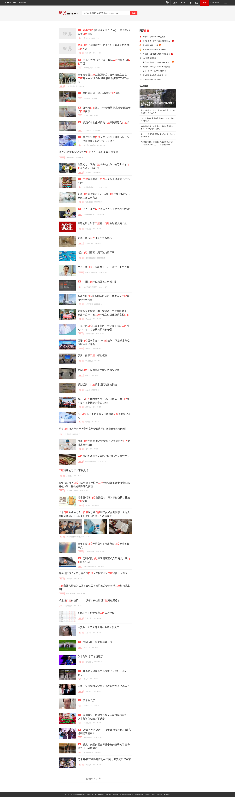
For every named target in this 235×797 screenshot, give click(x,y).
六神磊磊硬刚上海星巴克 (152, 79)
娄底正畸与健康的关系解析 (95, 238)
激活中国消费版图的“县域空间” (154, 49)
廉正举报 (160, 794)
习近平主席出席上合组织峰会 (154, 36)
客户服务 (123, 794)
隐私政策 (130, 794)
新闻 (60, 434)
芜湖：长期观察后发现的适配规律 (98, 370)
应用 (14, 3)
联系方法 (108, 794)
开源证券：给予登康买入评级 (96, 612)
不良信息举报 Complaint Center (144, 794)
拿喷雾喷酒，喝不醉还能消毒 (101, 93)
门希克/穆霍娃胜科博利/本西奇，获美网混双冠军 (104, 759)
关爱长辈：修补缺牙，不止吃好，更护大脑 (103, 267)
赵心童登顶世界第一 (150, 58)
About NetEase (92, 794)
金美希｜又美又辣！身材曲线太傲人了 (98, 627)
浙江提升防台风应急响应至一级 (155, 75)
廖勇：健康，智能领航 (92, 355)
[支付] (191, 2)
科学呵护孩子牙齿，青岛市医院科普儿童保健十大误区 (93, 573)
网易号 (80, 53)
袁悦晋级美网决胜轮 (150, 45)
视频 (79, 38)
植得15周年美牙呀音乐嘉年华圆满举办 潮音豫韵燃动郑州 (92, 428)
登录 (204, 3)
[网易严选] (183, 2)
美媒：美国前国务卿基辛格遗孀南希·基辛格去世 (104, 685)
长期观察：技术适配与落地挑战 (97, 384)
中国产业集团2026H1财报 (99, 281)
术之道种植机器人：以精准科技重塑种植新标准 (89, 600)
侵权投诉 (167, 794)
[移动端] (167, 2)
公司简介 (101, 794)
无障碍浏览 (22, 3)
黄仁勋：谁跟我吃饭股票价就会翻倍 (156, 54)
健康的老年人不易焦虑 (73, 470)
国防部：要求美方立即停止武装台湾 (156, 66)
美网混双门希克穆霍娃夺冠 (97, 641)
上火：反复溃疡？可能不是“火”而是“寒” (106, 208)
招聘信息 (116, 794)
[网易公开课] (174, 2)
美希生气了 (88, 700)
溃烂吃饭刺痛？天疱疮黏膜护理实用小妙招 (103, 455)
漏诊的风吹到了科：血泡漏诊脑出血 (102, 223)
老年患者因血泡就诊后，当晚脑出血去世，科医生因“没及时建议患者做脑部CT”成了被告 (103, 78)
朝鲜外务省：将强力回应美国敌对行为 (157, 41)
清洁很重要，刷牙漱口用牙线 (96, 252)
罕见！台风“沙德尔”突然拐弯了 (154, 71)
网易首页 (8, 3)
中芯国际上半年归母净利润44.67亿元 (157, 62)
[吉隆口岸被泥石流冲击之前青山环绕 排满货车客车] (158, 98)
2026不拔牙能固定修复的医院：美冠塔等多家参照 (88, 152)
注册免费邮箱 (214, 3)
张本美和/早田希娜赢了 (90, 656)
